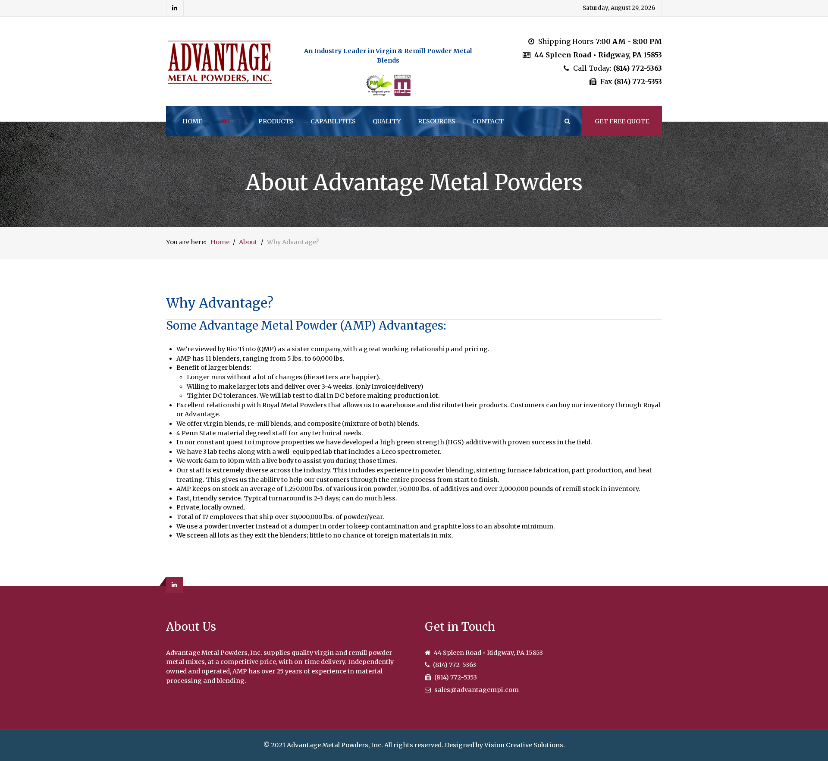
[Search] (566, 121)
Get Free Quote (622, 121)
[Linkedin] (175, 8)
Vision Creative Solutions (523, 745)
